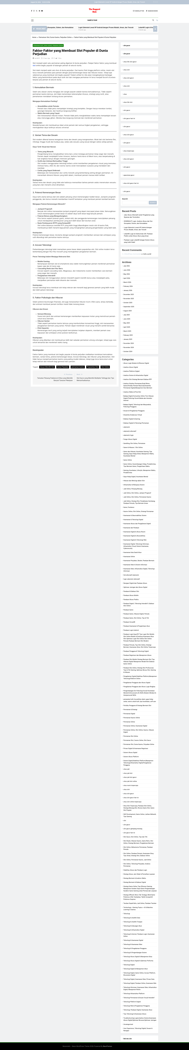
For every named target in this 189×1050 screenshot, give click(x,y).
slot (34, 65)
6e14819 (37, 58)
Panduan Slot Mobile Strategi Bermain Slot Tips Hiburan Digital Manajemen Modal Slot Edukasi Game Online (139, 662)
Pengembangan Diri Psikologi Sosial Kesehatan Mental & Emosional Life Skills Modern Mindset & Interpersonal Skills (139, 693)
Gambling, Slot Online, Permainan (134, 443)
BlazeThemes (107, 1046)
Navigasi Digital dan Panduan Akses (135, 583)
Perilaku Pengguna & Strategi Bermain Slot (137, 705)
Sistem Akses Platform (131, 757)
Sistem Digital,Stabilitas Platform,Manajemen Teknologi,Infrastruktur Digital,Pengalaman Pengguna (138, 763)
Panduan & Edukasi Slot (131, 591)
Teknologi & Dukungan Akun (132, 926)
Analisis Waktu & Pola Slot (132, 392)
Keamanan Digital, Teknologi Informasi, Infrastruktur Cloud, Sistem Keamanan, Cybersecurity (136, 546)
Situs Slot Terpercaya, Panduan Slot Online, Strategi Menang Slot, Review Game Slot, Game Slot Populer (138, 808)
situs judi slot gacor (130, 777)
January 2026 (127, 290)
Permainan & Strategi (130, 709)
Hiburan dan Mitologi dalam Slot (134, 481)
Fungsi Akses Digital (130, 439)
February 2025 (128, 335)
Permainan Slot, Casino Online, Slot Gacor (137, 740)
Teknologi (126, 914)
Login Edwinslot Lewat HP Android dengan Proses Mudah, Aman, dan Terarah (72, 27)
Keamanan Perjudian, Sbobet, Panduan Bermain (138, 560)
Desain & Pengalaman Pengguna (134, 411)
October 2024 (127, 351)
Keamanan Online (129, 556)
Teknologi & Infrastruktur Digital (133, 930)
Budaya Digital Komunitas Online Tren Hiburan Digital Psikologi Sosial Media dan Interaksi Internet (138, 398)
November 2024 (128, 347)
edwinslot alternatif (129, 431)
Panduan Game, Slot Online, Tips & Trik (136, 618)
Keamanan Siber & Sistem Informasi (135, 565)
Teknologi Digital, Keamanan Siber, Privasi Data (138, 979)
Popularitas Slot (92, 367)
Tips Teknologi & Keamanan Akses (134, 1014)
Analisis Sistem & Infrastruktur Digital (135, 375)
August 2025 (127, 311)
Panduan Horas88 (129, 622)
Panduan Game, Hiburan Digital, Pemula (136, 614)
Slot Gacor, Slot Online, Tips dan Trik (135, 837)
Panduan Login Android (131, 630)
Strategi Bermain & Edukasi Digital (134, 882)
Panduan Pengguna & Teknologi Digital (136, 651)
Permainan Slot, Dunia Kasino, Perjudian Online (48, 45)
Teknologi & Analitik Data (131, 918)
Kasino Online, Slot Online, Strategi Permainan (138, 511)
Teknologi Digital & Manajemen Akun (135, 969)
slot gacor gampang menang (132, 829)
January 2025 (127, 339)
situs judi (126, 769)
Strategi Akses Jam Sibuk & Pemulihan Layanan (139, 874)
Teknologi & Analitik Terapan (132, 922)
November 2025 (128, 298)
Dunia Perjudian (62, 367)
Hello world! (147, 254)
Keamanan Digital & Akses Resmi (134, 532)
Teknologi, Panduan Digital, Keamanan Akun (137, 1010)
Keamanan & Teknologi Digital (133, 519)
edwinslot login (128, 435)
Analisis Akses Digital (130, 367)
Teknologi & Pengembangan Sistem (135, 952)
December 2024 (128, 343)
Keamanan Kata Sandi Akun (132, 552)
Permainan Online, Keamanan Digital (135, 726)
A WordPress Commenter (132, 254)
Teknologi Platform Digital (132, 1002)
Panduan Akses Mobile (131, 595)
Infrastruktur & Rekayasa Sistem (134, 485)
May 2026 (126, 274)
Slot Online (105, 367)
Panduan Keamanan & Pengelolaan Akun (136, 626)
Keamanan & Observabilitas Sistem (134, 515)
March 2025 (127, 331)
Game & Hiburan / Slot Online (133, 447)
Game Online (127, 460)
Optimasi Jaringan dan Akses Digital (135, 587)
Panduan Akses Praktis (131, 599)
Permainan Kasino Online (131, 718)
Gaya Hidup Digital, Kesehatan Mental (135, 477)
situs (125, 94)
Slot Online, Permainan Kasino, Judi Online (137, 860)
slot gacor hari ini (129, 118)
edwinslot (126, 427)
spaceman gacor (128, 175)
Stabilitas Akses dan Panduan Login (135, 870)
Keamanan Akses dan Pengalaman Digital (137, 524)
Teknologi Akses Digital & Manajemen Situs (137, 956)
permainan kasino (77, 367)
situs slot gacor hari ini (131, 183)
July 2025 (126, 315)
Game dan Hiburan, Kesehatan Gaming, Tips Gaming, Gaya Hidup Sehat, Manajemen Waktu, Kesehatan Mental (138, 454)
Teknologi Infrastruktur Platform (134, 993)
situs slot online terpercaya (132, 802)
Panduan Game (128, 610)
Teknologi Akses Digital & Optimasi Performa (138, 961)
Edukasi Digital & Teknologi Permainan (136, 423)
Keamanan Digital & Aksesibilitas (134, 536)
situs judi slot (127, 773)
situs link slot (127, 102)
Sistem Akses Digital (130, 752)
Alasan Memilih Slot (47, 367)
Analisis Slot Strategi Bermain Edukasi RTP (137, 379)
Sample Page (92, 20)
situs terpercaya (128, 151)
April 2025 (126, 327)
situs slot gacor (128, 78)
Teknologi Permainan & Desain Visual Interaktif (138, 998)
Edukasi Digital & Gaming (131, 419)
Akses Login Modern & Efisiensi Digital (136, 363)
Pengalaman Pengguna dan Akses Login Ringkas (139, 687)
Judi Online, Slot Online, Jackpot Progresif (137, 493)
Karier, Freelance (128, 507)
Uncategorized (128, 1024)
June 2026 (126, 270)
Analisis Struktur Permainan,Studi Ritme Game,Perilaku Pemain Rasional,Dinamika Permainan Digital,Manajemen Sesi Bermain (137, 386)
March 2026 (127, 282)
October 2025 (127, 302)
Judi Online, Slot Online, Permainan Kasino (137, 497)
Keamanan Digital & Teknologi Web (134, 540)
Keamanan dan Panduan (131, 528)
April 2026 (126, 278)
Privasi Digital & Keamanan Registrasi (135, 748)
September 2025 (128, 307)
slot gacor (126, 110)
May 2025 (126, 323)
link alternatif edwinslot (131, 575)
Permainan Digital (129, 714)
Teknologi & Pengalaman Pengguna (134, 948)
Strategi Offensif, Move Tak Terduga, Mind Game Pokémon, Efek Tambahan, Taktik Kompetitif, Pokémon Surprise (139, 897)
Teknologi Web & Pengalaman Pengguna (136, 1006)
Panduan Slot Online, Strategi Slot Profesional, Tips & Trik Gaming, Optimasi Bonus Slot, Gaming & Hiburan (139, 670)
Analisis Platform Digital (131, 371)
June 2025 (126, 319)
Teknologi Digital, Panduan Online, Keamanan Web (139, 983)
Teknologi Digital (129, 965)
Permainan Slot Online (130, 736)
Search (125, 199)
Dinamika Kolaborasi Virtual (132, 415)
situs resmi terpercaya (130, 785)
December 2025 (128, 294)
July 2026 (126, 266)
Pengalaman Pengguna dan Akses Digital (136, 682)
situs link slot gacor (130, 62)
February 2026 (128, 286)
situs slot (126, 70)
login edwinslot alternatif (131, 579)
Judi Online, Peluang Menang (132, 489)
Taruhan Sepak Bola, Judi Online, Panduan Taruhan (139, 903)
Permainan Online (129, 722)
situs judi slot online (130, 781)
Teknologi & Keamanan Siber (132, 944)
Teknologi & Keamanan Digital (133, 940)
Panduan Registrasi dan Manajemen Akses (137, 655)
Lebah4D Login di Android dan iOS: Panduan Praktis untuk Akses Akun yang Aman (118, 2)
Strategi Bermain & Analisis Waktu (134, 878)
